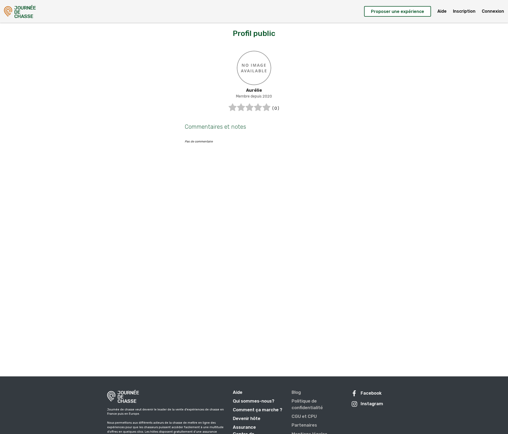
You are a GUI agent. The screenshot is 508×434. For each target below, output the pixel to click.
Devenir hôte (246, 418)
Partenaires (304, 425)
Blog (296, 392)
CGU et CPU (304, 416)
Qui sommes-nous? (253, 401)
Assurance (244, 427)
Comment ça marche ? (257, 409)
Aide (442, 11)
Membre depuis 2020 (254, 96)
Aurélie (254, 90)
